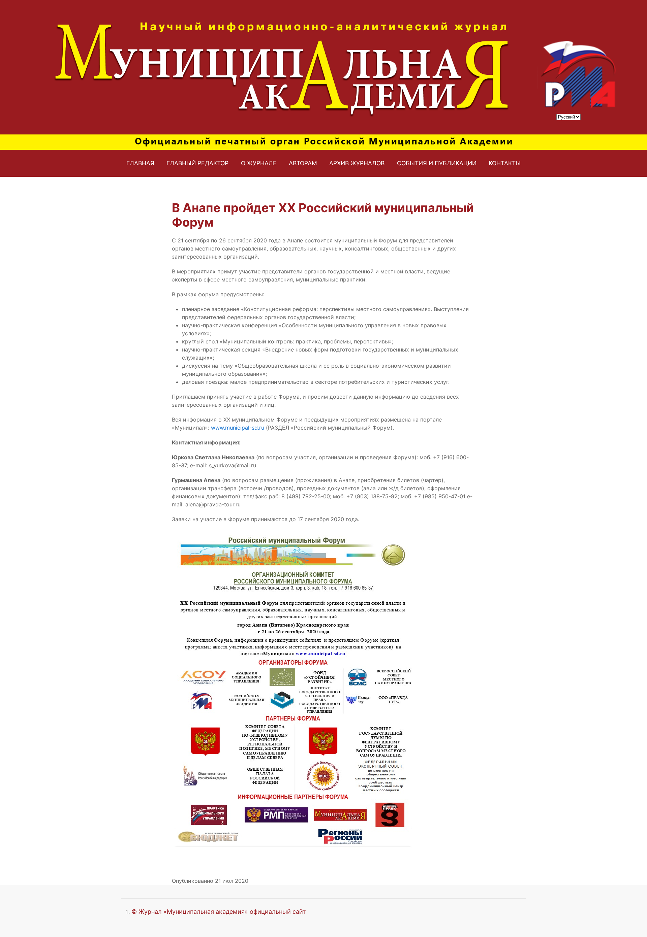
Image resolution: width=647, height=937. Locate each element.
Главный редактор (197, 163)
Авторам (303, 163)
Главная (140, 163)
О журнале (259, 163)
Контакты (505, 163)
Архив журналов (356, 163)
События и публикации (436, 163)
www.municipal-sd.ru (237, 427)
